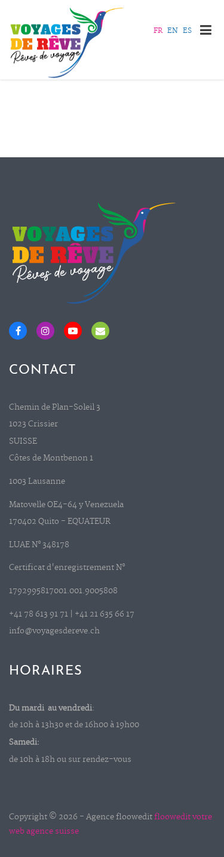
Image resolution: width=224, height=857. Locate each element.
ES (187, 31)
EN (172, 31)
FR (158, 31)
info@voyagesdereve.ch (54, 631)
